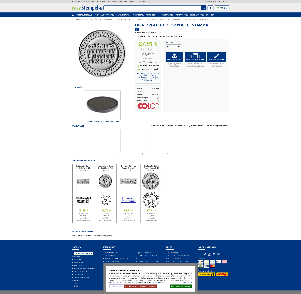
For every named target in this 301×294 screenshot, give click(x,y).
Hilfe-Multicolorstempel (178, 256)
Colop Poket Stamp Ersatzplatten (148, 19)
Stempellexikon (116, 2)
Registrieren (211, 1)
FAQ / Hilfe (130, 2)
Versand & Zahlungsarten (84, 2)
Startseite (78, 19)
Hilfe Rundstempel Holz (178, 261)
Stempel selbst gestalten (148, 261)
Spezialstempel (197, 15)
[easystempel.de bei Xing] (214, 254)
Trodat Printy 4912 (112, 261)
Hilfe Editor (173, 253)
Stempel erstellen (84, 15)
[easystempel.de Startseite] (87, 10)
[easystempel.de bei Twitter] (205, 254)
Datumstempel (123, 15)
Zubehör (210, 15)
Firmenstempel (152, 15)
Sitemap (77, 280)
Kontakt (141, 2)
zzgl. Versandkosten (148, 62)
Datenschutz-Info (158, 282)
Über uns (77, 259)
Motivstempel (181, 15)
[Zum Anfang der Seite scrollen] (284, 289)
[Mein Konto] (210, 7)
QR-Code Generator (145, 253)
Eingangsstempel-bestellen (116, 259)
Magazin (102, 2)
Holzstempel (138, 15)
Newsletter (78, 262)
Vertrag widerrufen (83, 253)
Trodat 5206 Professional (148, 256)
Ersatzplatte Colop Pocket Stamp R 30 (189, 19)
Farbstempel (167, 15)
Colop (140, 259)
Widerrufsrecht (80, 271)
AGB (75, 283)
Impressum (187, 282)
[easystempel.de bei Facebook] (200, 254)
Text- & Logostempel (104, 15)
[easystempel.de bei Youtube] (209, 254)
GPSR (76, 286)
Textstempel (110, 256)
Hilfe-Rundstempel (176, 259)
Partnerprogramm (81, 277)
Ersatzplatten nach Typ (115, 19)
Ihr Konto (224, 1)
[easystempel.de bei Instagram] (219, 254)
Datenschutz (79, 274)
